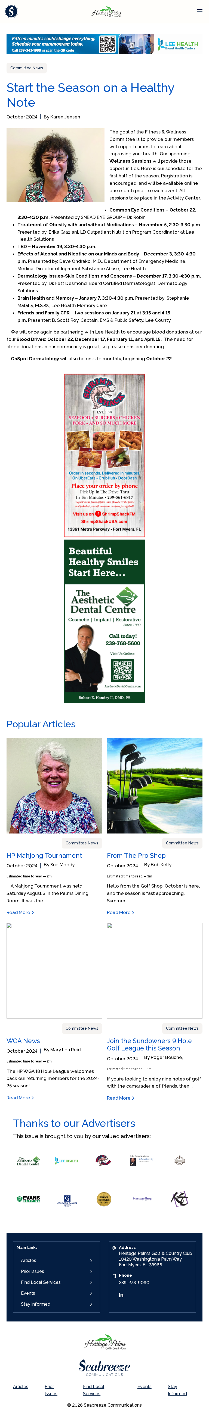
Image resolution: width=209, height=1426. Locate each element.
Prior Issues (32, 1271)
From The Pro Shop (136, 855)
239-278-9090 (134, 1282)
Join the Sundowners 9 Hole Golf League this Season (149, 1044)
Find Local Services (41, 1282)
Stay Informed (35, 1304)
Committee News (26, 68)
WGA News (23, 1040)
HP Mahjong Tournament (44, 855)
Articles (28, 1260)
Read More (19, 912)
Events (28, 1293)
